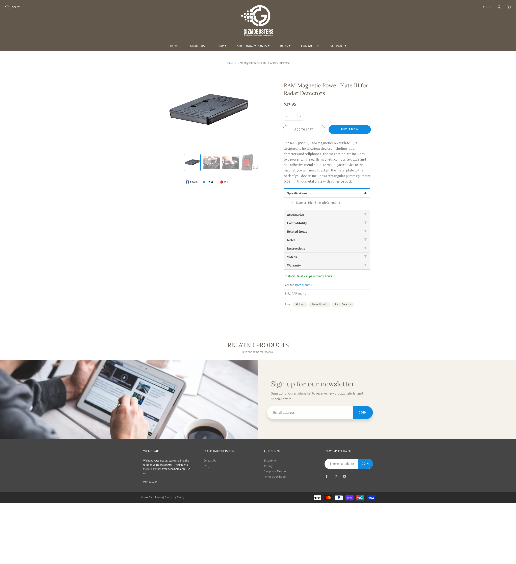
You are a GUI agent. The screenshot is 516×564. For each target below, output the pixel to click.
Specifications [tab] (297, 193)
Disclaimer (270, 460)
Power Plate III (319, 304)
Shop (220, 46)
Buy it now (350, 129)
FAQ (206, 466)
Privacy (268, 466)
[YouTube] (344, 476)
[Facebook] (326, 476)
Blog (284, 46)
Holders (300, 304)
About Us (197, 46)
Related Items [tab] (297, 231)
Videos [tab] (292, 257)
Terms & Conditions (275, 476)
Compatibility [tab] (297, 223)
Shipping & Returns (275, 471)
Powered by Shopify (174, 497)
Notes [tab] (291, 240)
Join (363, 412)
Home (174, 46)
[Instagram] (335, 476)
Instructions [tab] (296, 248)
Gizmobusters (156, 497)
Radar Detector (343, 304)
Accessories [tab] (295, 214)
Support (337, 46)
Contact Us (310, 46)
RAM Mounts (303, 285)
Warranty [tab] (294, 265)
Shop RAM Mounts (252, 46)
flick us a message (152, 468)
